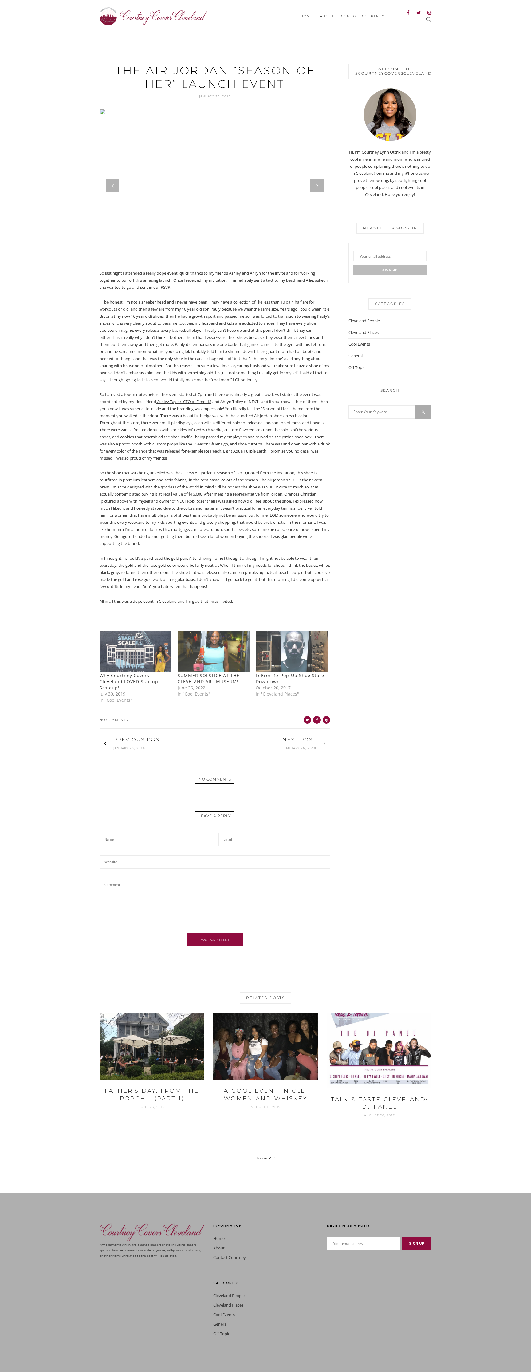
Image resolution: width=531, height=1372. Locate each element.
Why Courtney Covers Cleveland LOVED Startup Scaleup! (129, 681)
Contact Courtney (362, 16)
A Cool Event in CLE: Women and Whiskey (265, 1094)
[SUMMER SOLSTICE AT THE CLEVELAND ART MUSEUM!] (214, 651)
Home (307, 16)
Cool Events (359, 344)
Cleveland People (364, 320)
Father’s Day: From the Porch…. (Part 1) (152, 1094)
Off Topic (356, 367)
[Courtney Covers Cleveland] (153, 15)
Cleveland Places (363, 332)
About (327, 16)
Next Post (299, 740)
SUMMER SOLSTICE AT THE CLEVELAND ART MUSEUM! (208, 678)
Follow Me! (266, 1158)
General (355, 356)
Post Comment (215, 940)
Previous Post (138, 740)
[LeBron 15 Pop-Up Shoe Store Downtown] (292, 651)
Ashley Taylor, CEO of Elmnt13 (183, 401)
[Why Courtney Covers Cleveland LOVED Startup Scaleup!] (135, 651)
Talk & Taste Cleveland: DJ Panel (379, 1103)
